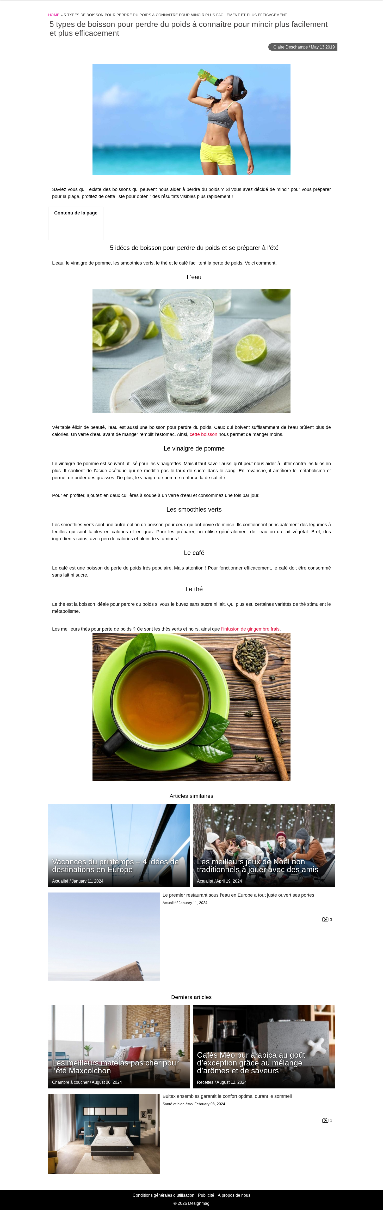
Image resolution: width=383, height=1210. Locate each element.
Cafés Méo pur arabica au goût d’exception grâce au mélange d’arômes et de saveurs (251, 1063)
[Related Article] (264, 845)
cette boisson (203, 434)
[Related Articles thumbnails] (104, 936)
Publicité (206, 1195)
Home (53, 15)
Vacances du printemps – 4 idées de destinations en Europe (115, 865)
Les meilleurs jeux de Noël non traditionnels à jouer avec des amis (257, 865)
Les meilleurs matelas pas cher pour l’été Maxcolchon (115, 1066)
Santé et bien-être (177, 1104)
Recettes (205, 1082)
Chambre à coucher (70, 1082)
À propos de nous (234, 1195)
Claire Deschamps (290, 47)
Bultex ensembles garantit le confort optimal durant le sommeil (227, 1096)
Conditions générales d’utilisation (163, 1195)
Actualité (205, 881)
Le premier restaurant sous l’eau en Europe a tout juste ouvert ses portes (238, 895)
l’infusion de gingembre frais (250, 629)
